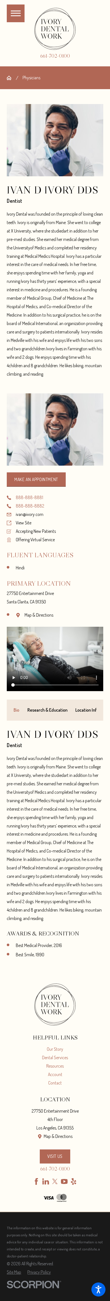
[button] (98, 1289)
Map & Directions (39, 615)
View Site (23, 523)
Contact (55, 1083)
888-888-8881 (29, 497)
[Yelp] (73, 1181)
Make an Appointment (36, 479)
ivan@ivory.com (29, 514)
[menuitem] (55, 1049)
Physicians (31, 77)
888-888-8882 (30, 506)
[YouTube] (64, 1181)
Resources (55, 1066)
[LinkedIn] (45, 1181)
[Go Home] (11, 78)
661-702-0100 (55, 55)
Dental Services (55, 1057)
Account (55, 1074)
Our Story (55, 1049)
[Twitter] (55, 1181)
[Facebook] (36, 1181)
